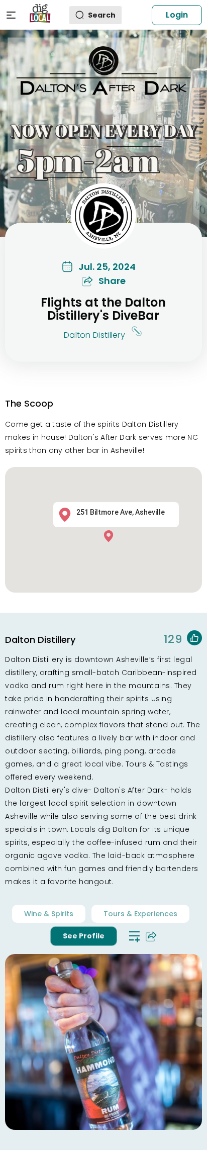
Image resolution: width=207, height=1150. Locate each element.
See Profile (84, 936)
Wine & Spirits (48, 914)
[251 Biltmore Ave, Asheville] (111, 535)
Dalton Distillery (94, 335)
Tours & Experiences (140, 914)
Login (177, 15)
